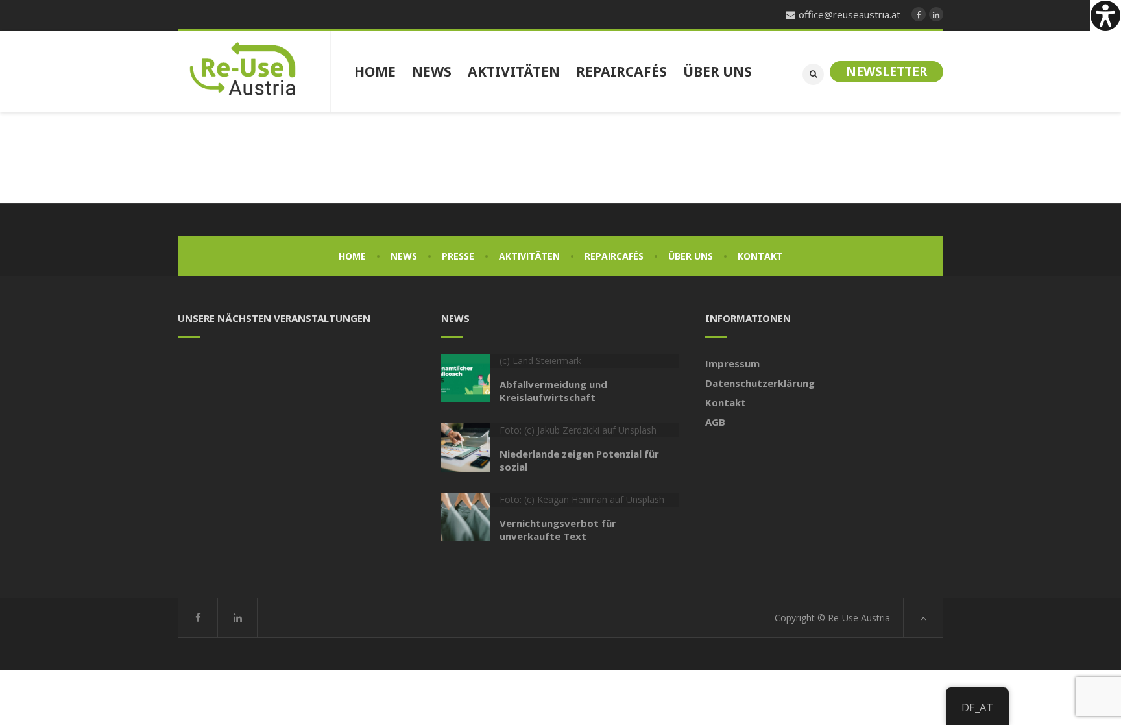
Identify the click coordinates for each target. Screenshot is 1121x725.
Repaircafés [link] (614, 256)
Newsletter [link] (886, 71)
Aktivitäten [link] (529, 256)
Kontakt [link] (760, 256)
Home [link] (352, 256)
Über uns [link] (690, 256)
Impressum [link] (732, 363)
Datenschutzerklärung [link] (760, 382)
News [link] (404, 256)
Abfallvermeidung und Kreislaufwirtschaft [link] (553, 391)
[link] (1105, 15)
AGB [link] (715, 421)
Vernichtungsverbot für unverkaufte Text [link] (558, 530)
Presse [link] (458, 256)
